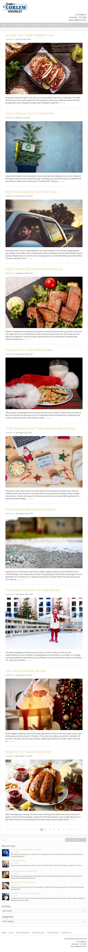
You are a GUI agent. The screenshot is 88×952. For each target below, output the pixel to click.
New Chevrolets (22, 25)
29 (70, 829)
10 (50, 829)
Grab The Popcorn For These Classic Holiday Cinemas (40, 428)
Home (4, 25)
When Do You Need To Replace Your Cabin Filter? (26, 893)
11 (54, 829)
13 (63, 829)
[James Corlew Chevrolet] (15, 7)
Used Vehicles (49, 25)
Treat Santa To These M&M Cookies (29, 350)
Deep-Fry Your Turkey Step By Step (28, 752)
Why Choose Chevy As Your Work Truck (31, 192)
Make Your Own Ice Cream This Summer (23, 882)
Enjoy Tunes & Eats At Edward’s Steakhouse (34, 269)
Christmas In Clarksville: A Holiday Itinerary (32, 590)
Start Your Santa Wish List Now (25, 671)
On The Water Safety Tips (18, 860)
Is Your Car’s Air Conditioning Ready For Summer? (26, 849)
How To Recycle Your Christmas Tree (29, 113)
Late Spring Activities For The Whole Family (23, 871)
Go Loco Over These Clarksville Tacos (29, 35)
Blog (11, 25)
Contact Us (62, 25)
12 (59, 829)
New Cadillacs (36, 25)
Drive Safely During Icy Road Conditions (30, 509)
